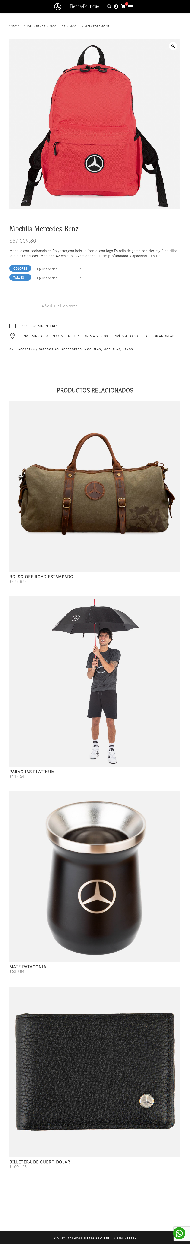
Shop (28, 26)
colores (20, 268)
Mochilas (58, 26)
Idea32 (131, 1237)
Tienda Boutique (97, 1237)
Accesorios (71, 349)
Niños (41, 26)
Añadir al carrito (59, 306)
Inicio (15, 26)
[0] (123, 6)
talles (18, 277)
